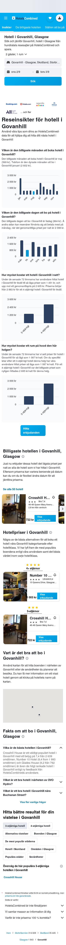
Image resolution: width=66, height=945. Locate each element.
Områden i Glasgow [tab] (42, 849)
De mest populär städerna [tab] (20, 841)
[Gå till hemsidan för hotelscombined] (25, 18)
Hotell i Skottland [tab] (15, 849)
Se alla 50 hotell (13, 489)
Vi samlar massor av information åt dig (28, 912)
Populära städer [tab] (14, 856)
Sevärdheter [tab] (36, 856)
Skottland (44, 932)
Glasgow (24, 939)
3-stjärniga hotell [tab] (15, 825)
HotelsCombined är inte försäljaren (26, 905)
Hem (8, 932)
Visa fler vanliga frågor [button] (33, 802)
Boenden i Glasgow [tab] (45, 833)
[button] (5, 18)
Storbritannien (21, 932)
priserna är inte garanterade (18, 895)
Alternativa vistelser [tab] (16, 833)
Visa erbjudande (43, 518)
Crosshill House (13, 877)
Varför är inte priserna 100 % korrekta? (28, 918)
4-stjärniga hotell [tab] (40, 825)
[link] (33, 430)
